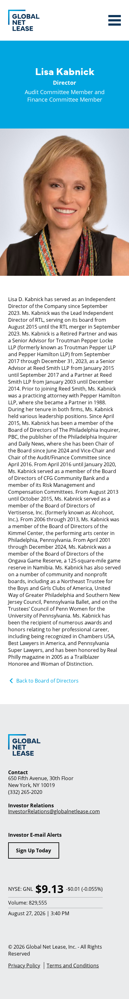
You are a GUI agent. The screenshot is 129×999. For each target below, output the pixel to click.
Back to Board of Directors (47, 680)
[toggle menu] (114, 20)
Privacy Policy (24, 965)
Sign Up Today (33, 850)
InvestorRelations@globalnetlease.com (54, 811)
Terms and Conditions (73, 965)
